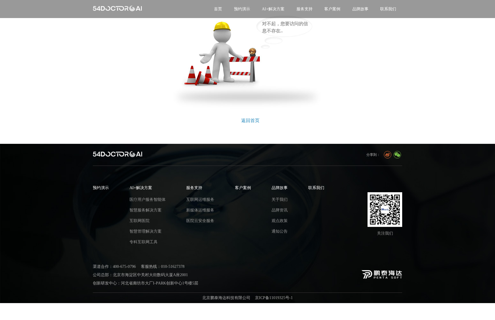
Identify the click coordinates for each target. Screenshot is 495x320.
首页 (218, 9)
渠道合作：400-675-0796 (114, 266)
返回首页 (250, 120)
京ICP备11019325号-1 (274, 297)
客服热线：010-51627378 (162, 266)
